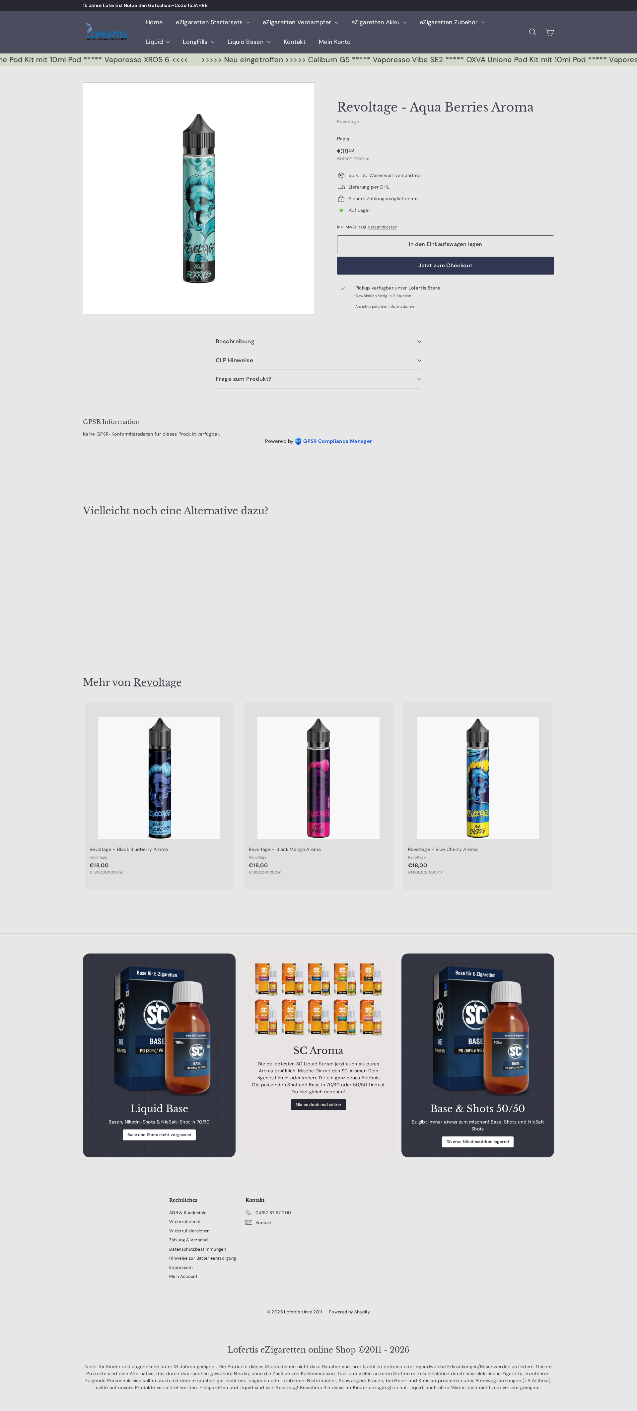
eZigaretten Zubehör (450, 22)
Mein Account (183, 1276)
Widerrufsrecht (185, 1221)
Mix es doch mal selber (319, 1104)
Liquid (155, 42)
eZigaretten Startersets (210, 22)
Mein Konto (335, 42)
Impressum (181, 1267)
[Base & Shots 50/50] (477, 1029)
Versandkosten (382, 227)
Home (154, 22)
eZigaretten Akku (376, 22)
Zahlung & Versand (188, 1240)
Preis (343, 138)
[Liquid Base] (159, 1029)
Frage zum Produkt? (244, 378)
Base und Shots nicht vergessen (159, 1134)
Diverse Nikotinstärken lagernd (478, 1141)
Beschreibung (235, 341)
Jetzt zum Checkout (445, 265)
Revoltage (348, 121)
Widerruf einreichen (189, 1231)
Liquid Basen (246, 42)
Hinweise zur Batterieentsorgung (202, 1258)
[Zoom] (199, 198)
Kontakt (295, 42)
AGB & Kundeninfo (188, 1212)
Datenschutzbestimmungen (197, 1249)
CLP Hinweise (234, 360)
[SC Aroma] (318, 1000)
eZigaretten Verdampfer (298, 22)
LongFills (196, 42)
